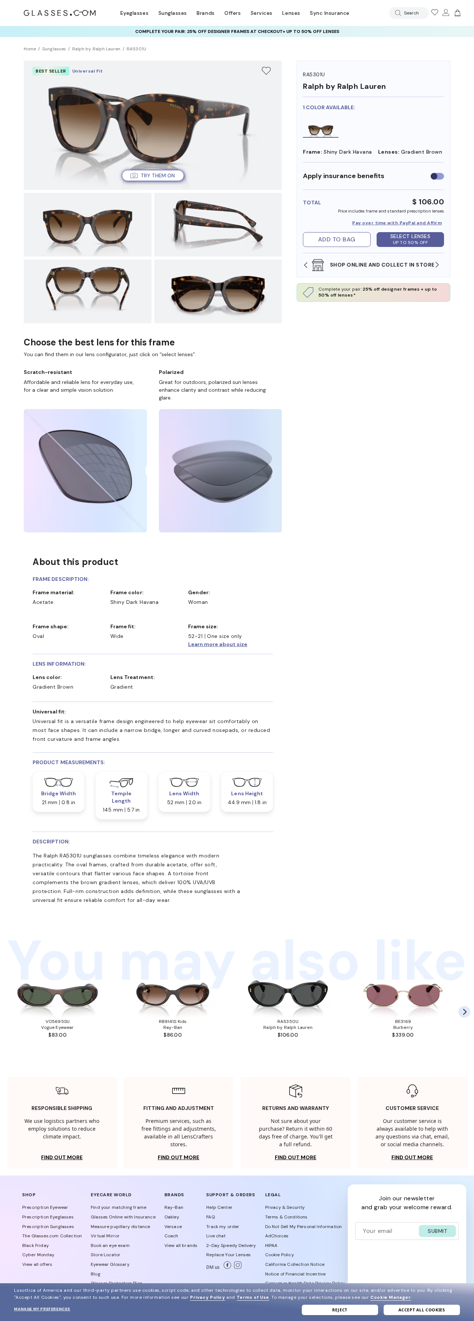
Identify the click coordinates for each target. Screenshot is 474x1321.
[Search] (396, 13)
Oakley (171, 1217)
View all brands (180, 1245)
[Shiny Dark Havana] (320, 129)
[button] (153, 175)
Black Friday (35, 1245)
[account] (445, 13)
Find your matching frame (118, 1207)
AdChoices (276, 1236)
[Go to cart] (456, 13)
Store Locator (105, 1255)
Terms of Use (253, 1297)
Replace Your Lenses (228, 1255)
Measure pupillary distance (120, 1227)
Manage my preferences (42, 1309)
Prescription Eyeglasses (48, 1217)
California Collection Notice (294, 1264)
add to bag (337, 239)
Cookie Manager (390, 1297)
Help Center (219, 1207)
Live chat (216, 1236)
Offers (232, 13)
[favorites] (434, 13)
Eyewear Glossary (110, 1264)
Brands (205, 13)
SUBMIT (437, 1231)
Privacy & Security (285, 1207)
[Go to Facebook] (226, 1267)
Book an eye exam (110, 1245)
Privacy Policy (207, 1297)
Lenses (291, 13)
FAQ (210, 1217)
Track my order (222, 1227)
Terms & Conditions (286, 1217)
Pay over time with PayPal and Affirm (397, 223)
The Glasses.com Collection (52, 1236)
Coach (171, 1236)
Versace (173, 1227)
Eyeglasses (134, 13)
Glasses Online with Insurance (123, 1217)
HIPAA (271, 1245)
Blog (95, 1274)
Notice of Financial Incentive (295, 1274)
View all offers (37, 1264)
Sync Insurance (330, 13)
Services (262, 13)
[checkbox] (437, 176)
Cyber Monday (38, 1255)
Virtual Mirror (105, 1236)
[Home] (60, 13)
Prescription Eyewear (45, 1207)
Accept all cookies (421, 1309)
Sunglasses (172, 13)
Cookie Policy (279, 1255)
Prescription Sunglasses (48, 1227)
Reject (339, 1309)
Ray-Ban (173, 1207)
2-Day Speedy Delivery (231, 1245)
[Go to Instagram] (236, 1267)
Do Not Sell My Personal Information (303, 1227)
